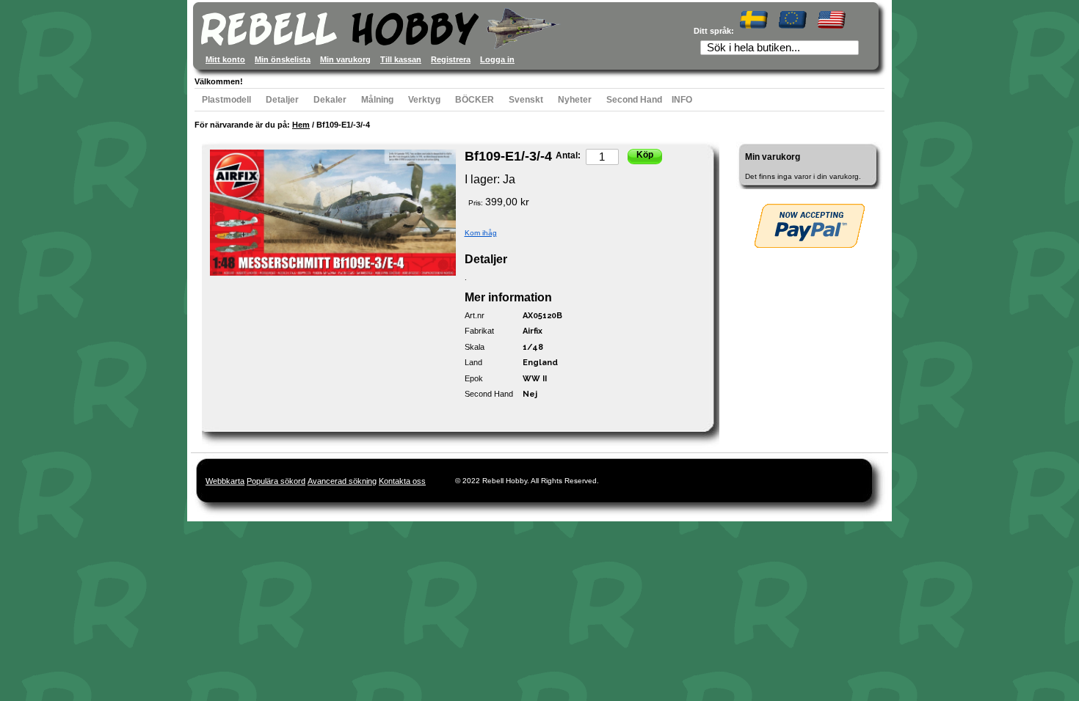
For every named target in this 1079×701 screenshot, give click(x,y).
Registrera (451, 59)
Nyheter (575, 100)
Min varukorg (345, 59)
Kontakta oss (402, 481)
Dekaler (329, 100)
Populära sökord (276, 481)
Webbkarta (225, 481)
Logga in (497, 59)
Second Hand (634, 100)
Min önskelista (282, 59)
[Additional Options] (810, 226)
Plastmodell (226, 100)
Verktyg (424, 100)
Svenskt (526, 100)
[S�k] (852, 49)
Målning (377, 100)
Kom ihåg (481, 233)
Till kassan (400, 59)
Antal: (568, 155)
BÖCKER (474, 100)
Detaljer (282, 100)
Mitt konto (225, 59)
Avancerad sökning (342, 481)
